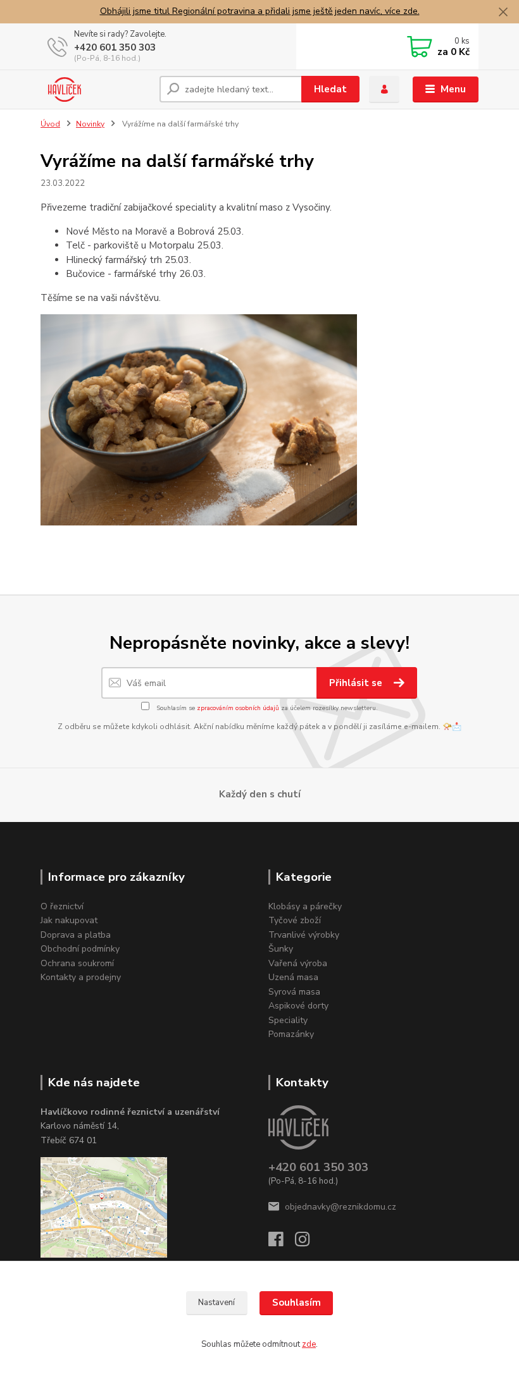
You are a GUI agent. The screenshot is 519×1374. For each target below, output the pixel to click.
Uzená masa (293, 977)
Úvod (50, 124)
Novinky (90, 124)
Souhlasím (296, 1302)
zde (309, 1344)
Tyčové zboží (294, 920)
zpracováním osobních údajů (238, 708)
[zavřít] (503, 13)
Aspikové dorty (298, 1006)
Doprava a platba (76, 935)
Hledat (330, 89)
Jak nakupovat (69, 920)
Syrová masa (294, 992)
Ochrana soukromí (77, 963)
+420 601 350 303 (115, 47)
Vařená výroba (297, 963)
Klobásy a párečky (305, 906)
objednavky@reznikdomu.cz (340, 1207)
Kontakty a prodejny (81, 977)
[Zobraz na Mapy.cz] (104, 1207)
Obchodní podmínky (80, 949)
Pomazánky (291, 1034)
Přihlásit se (357, 683)
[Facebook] (281, 1243)
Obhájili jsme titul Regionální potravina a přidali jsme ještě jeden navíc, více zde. (260, 11)
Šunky (280, 949)
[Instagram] (308, 1243)
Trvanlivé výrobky (303, 935)
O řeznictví (62, 906)
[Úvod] (95, 89)
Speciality (288, 1020)
